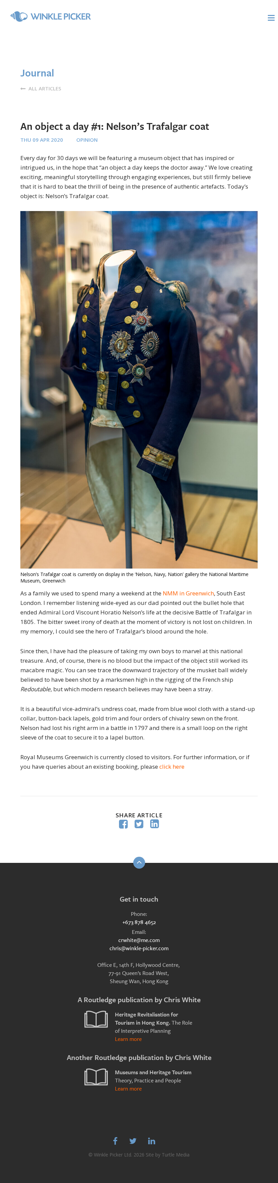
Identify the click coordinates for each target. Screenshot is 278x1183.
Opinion (87, 139)
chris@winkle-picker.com (139, 948)
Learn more (128, 1039)
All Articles (44, 88)
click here (171, 766)
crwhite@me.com (139, 940)
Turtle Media (176, 1154)
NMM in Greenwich (188, 593)
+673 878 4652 (139, 922)
